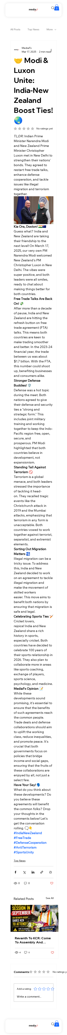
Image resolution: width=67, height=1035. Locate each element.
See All (50, 898)
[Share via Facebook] (15, 872)
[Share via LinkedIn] (33, 872)
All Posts (15, 29)
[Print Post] (50, 872)
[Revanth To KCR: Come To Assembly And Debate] (34, 918)
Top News (33, 29)
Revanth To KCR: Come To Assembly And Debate (33, 940)
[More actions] (51, 50)
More (49, 29)
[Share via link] (41, 872)
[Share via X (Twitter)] (24, 872)
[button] (56, 7)
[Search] (53, 8)
